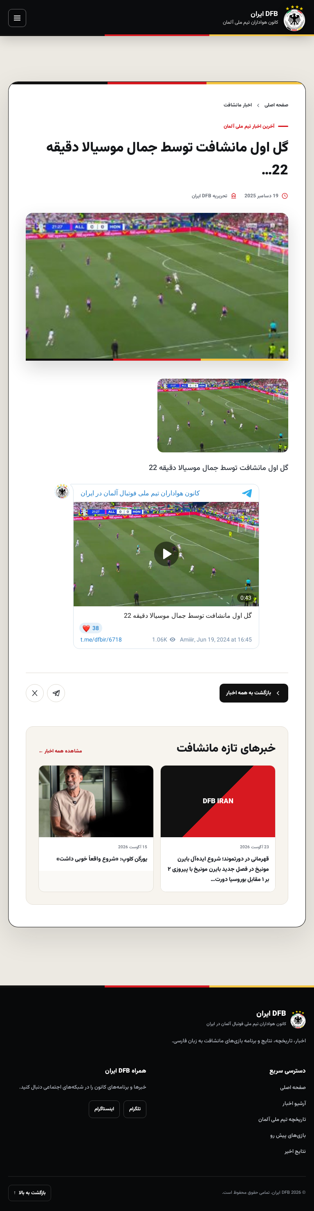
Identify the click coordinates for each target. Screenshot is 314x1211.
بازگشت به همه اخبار (248, 693)
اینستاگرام (104, 1109)
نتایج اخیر (295, 1152)
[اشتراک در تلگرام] (56, 693)
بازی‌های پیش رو (288, 1136)
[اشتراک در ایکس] (35, 693)
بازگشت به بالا (29, 1193)
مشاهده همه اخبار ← (60, 751)
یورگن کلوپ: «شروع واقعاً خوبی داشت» (101, 859)
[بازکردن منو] (17, 18)
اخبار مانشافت (238, 105)
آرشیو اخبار (294, 1104)
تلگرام (135, 1109)
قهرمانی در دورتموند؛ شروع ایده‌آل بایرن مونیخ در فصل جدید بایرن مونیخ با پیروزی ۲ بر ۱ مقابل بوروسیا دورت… (218, 869)
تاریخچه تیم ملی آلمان (282, 1120)
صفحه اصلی (276, 105)
